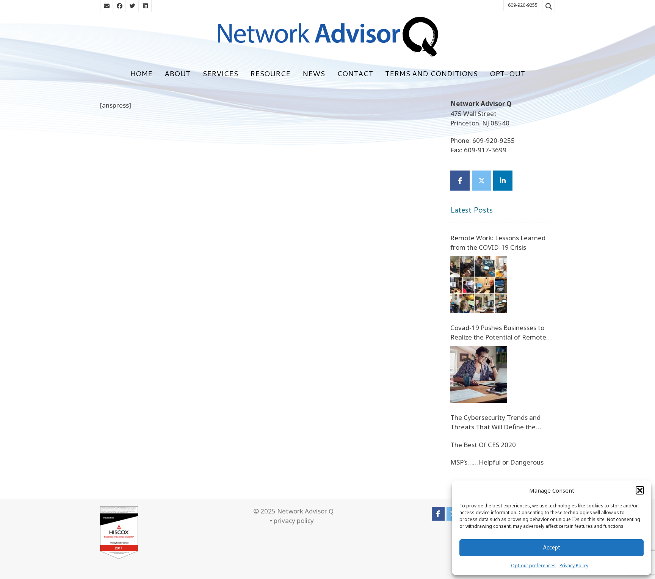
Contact (355, 73)
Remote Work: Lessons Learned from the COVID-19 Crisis (497, 242)
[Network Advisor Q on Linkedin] (502, 181)
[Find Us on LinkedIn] (145, 6)
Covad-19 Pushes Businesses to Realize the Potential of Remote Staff (498, 332)
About (177, 73)
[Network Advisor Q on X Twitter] (481, 181)
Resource (270, 73)
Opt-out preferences (533, 565)
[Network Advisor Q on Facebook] (460, 181)
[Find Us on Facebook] (119, 6)
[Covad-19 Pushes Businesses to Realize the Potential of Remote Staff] (478, 374)
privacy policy (294, 520)
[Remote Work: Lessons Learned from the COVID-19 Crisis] (478, 284)
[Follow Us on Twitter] (132, 6)
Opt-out (507, 73)
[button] (640, 490)
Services (220, 73)
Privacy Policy (573, 565)
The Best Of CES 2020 (483, 444)
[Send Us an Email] (106, 6)
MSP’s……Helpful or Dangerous (497, 462)
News (313, 73)
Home (141, 73)
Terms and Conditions (431, 73)
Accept (551, 547)
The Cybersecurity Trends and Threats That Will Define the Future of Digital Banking (495, 422)
